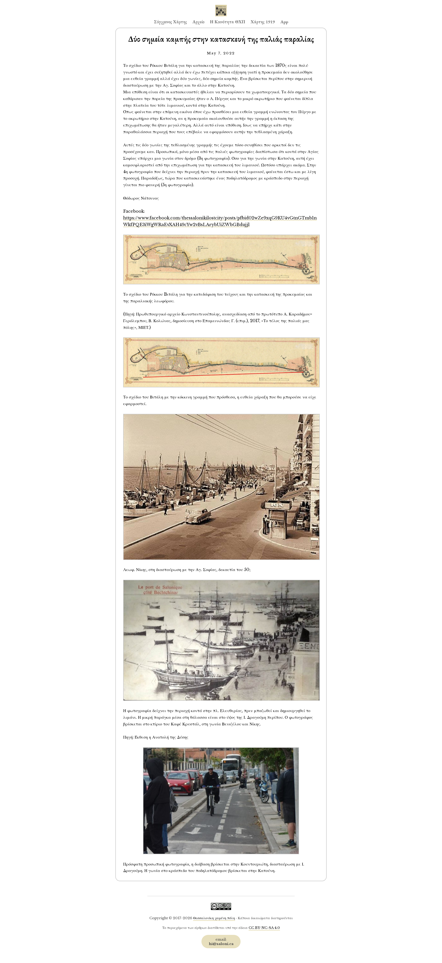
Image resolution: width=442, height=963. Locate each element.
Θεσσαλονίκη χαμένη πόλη (214, 918)
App (284, 22)
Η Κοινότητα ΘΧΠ (227, 22)
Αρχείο (198, 22)
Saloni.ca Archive (221, 6)
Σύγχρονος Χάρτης (170, 22)
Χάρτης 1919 (263, 22)
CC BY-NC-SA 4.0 (264, 927)
